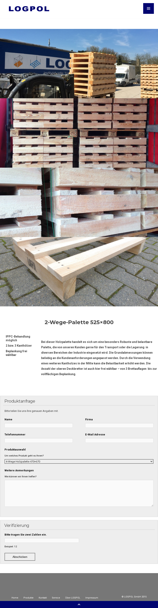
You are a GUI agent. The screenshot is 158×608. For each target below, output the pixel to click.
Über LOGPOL (72, 597)
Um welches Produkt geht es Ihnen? (24, 455)
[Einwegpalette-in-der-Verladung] (79, 133)
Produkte (28, 597)
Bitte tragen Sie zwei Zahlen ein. (26, 534)
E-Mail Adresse (95, 434)
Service (56, 597)
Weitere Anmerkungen (19, 470)
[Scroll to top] (79, 604)
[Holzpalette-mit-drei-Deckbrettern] (79, 271)
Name (8, 419)
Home (15, 597)
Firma (89, 419)
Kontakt (43, 597)
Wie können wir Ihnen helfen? (20, 476)
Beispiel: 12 (11, 546)
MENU (148, 8)
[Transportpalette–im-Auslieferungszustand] (79, 63)
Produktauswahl (15, 449)
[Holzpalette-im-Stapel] (79, 202)
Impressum (91, 597)
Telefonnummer (15, 434)
